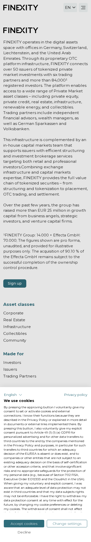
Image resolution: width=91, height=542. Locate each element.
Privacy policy (75, 395)
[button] (13, 395)
